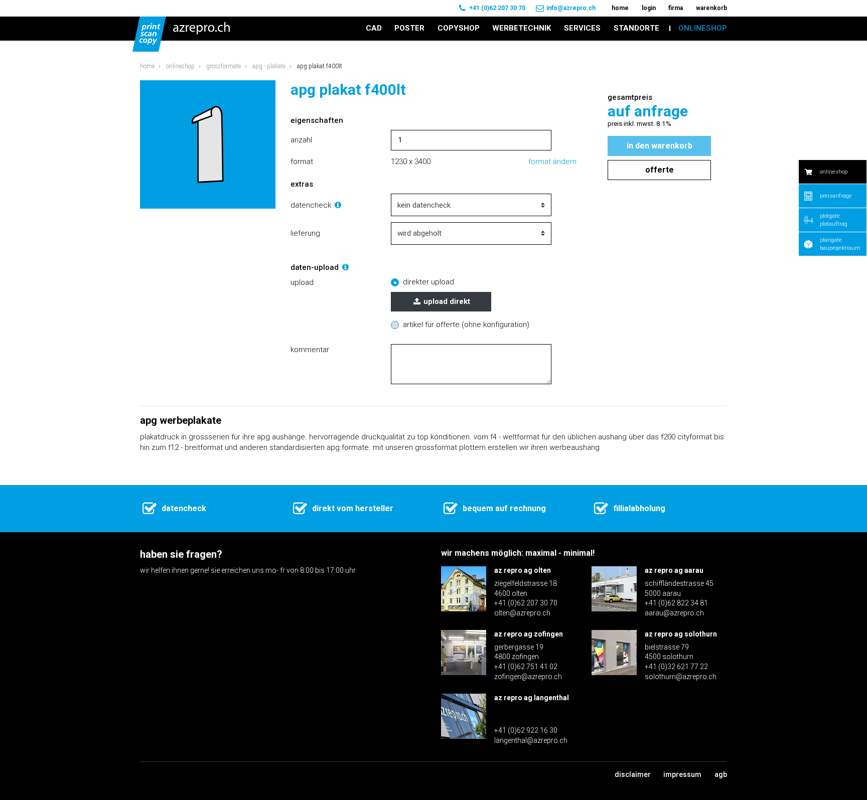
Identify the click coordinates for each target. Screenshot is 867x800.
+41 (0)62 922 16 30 (525, 730)
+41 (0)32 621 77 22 (676, 667)
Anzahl (301, 139)
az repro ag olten (522, 570)
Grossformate (223, 66)
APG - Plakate (268, 66)
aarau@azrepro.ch (674, 613)
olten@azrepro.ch (522, 613)
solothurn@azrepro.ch (680, 677)
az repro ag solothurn (681, 634)
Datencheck (312, 205)
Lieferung (305, 233)
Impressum (682, 774)
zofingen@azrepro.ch (528, 677)
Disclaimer (633, 774)
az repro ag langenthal (531, 698)
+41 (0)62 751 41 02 (525, 667)
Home (147, 66)
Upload (302, 282)
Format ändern (552, 161)
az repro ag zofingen (528, 634)
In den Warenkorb (659, 145)
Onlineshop (180, 66)
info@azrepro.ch (571, 8)
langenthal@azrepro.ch (530, 740)
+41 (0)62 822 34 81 (676, 603)
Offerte (659, 170)
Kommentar (310, 349)
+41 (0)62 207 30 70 (497, 8)
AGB (720, 774)
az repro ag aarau (674, 570)
